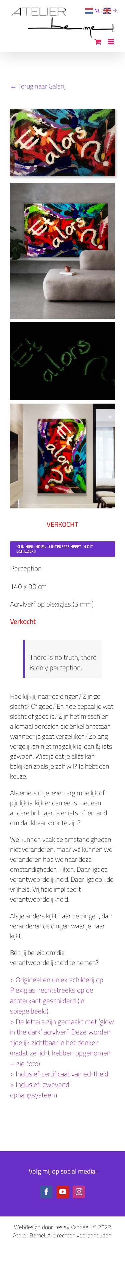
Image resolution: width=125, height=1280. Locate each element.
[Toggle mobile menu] (111, 41)
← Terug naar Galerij (38, 86)
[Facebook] (46, 1192)
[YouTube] (62, 1192)
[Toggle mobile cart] (98, 41)
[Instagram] (79, 1192)
